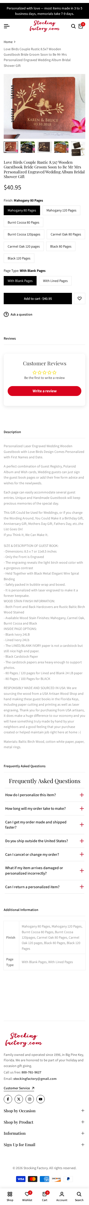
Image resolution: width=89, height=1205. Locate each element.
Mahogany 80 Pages (22, 210)
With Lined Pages (55, 280)
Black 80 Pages (60, 246)
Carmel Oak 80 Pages (66, 234)
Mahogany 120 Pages (61, 210)
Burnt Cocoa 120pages (24, 234)
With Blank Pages (20, 280)
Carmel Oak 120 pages (24, 246)
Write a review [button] (45, 391)
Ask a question (21, 314)
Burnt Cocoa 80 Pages (23, 222)
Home (8, 42)
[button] (79, 298)
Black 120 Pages (19, 258)
